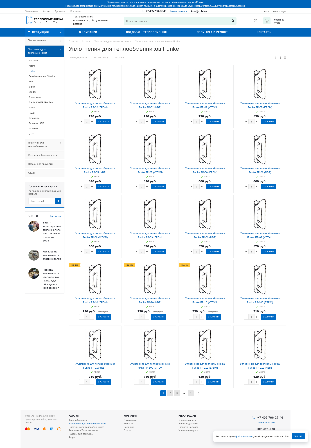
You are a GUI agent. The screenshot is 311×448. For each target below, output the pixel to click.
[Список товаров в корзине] (274, 23)
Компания (130, 416)
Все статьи (55, 216)
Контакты (264, 32)
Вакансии (129, 427)
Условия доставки (188, 423)
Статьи (127, 430)
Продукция (40, 32)
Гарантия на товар (188, 427)
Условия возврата (188, 430)
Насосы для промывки (40, 164)
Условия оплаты (187, 420)
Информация (187, 416)
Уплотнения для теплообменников (37, 51)
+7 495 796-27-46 (156, 11)
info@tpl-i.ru (199, 11)
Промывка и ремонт (212, 32)
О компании (88, 32)
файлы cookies (244, 436)
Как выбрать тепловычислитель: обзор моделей (54, 255)
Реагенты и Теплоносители (42, 155)
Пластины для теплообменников (37, 144)
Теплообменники (37, 40)
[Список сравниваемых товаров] (246, 22)
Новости (128, 423)
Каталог (74, 416)
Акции (31, 172)
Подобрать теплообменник (147, 32)
